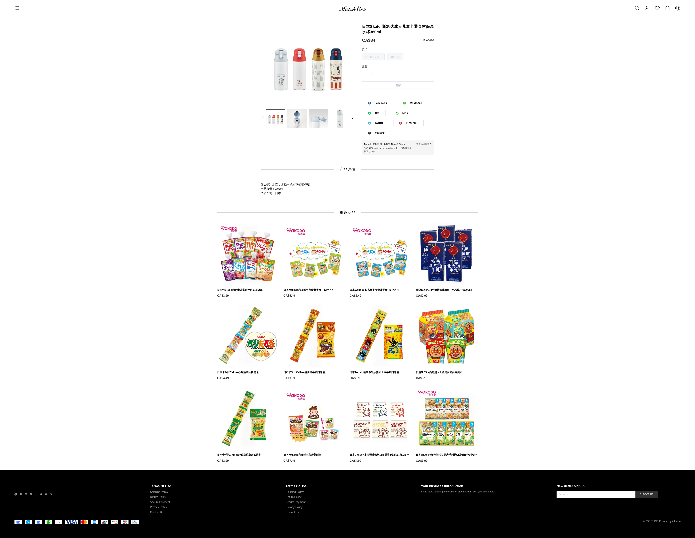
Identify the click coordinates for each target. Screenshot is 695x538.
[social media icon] (15, 495)
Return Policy (158, 496)
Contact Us (156, 512)
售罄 (398, 85)
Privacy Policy (158, 507)
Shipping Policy (159, 491)
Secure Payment (160, 501)
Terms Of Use (160, 486)
